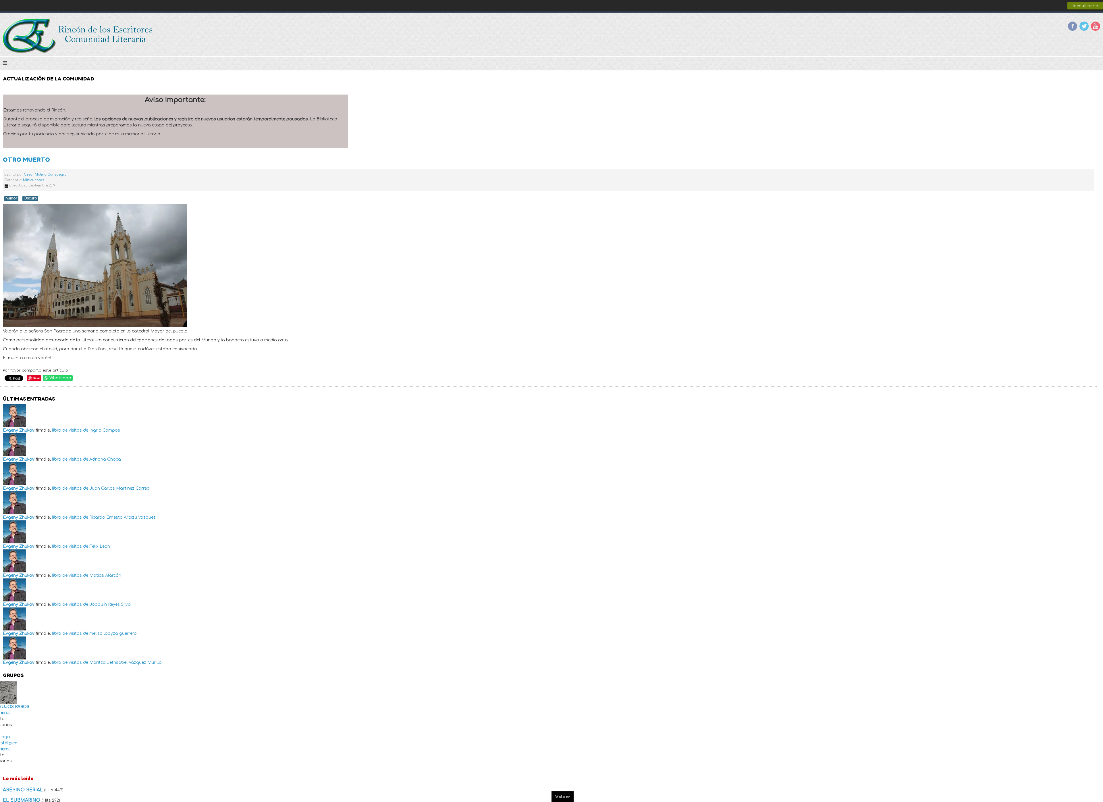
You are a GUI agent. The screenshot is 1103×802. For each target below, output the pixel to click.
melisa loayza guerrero (113, 633)
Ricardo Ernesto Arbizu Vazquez (122, 517)
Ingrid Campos (104, 430)
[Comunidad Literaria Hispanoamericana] (78, 36)
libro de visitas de (70, 430)
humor (11, 198)
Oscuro (30, 198)
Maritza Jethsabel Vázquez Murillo (125, 662)
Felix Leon (99, 546)
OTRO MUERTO (26, 159)
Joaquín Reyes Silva (110, 604)
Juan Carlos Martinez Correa (119, 488)
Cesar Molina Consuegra (45, 174)
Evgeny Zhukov (18, 430)
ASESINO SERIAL (23, 790)
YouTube (1095, 26)
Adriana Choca (105, 459)
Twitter (1084, 26)
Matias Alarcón (105, 575)
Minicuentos (33, 180)
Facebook (1072, 26)
